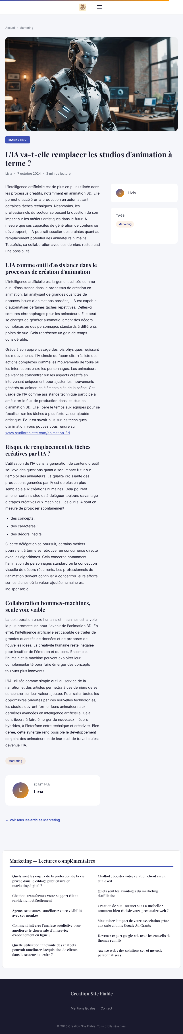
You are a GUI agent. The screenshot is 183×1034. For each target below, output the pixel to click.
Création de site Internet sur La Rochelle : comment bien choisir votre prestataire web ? (133, 908)
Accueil (10, 27)
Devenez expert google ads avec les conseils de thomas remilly (134, 938)
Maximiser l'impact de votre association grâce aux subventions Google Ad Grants (133, 923)
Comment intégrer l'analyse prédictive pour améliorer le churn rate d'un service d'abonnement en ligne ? (46, 930)
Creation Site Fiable (92, 993)
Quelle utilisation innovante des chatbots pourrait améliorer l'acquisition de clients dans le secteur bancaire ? (44, 950)
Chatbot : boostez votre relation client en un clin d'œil (132, 878)
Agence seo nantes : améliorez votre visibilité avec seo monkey (47, 913)
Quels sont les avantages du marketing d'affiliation (128, 893)
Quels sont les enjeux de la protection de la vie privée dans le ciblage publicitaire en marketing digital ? (48, 881)
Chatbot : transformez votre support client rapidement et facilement (45, 898)
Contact (106, 1008)
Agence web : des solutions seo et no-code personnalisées (130, 952)
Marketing (26, 27)
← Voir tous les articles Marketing (32, 820)
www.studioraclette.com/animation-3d (37, 433)
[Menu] (99, 7)
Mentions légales (83, 1008)
